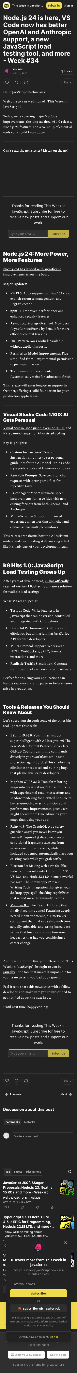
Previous (15, 1094)
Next (64, 1094)
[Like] (7, 82)
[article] (38, 1195)
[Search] (70, 1172)
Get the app (58, 1355)
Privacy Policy (45, 1325)
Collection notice (39, 1345)
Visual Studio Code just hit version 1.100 (33, 428)
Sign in (68, 5)
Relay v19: (17, 826)
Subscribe (54, 5)
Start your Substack (28, 1355)
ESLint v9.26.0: (21, 735)
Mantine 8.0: (19, 905)
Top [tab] (8, 1171)
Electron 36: (19, 865)
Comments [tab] (13, 1122)
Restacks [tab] (29, 1122)
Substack (19, 1364)
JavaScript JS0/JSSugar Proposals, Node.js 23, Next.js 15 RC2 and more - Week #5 (28, 1187)
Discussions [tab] (33, 1171)
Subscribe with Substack (41, 1308)
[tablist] (20, 1122)
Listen (68, 71)
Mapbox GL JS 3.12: (25, 781)
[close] (65, 1242)
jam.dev (9, 972)
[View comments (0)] (17, 82)
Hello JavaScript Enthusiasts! (22, 1197)
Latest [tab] (18, 1171)
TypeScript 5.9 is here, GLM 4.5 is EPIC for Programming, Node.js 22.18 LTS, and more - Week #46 (27, 1222)
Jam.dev (18, 69)
